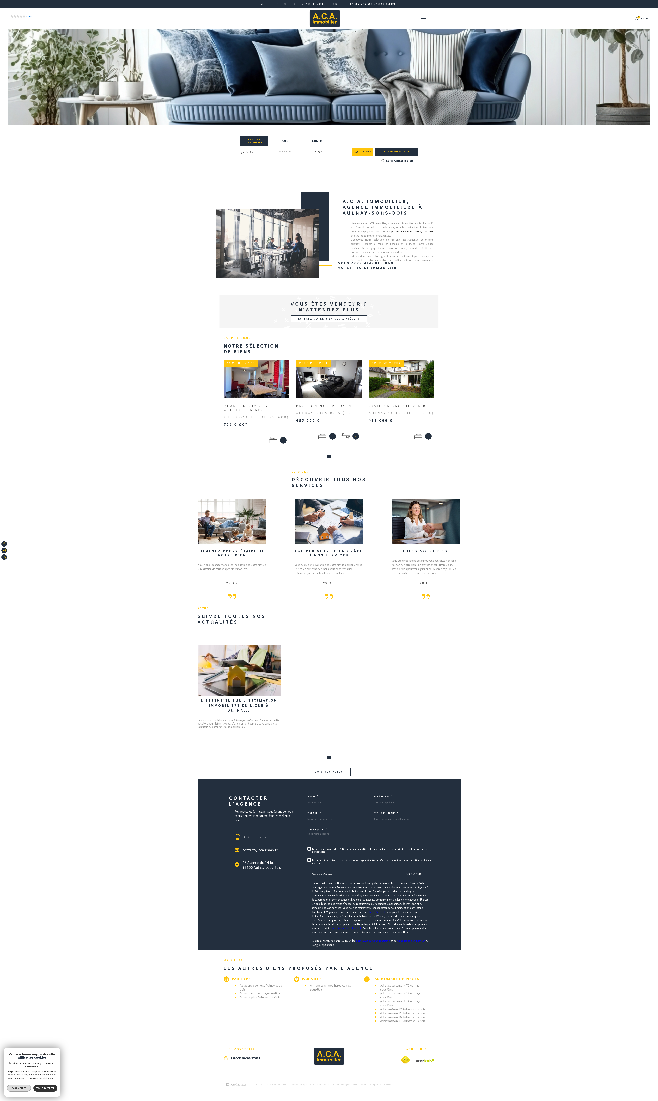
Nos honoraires (315, 1084)
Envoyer (413, 873)
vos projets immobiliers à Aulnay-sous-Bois (410, 231)
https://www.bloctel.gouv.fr (346, 928)
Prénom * (383, 796)
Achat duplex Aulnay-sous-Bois (260, 997)
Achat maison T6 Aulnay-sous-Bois (402, 1017)
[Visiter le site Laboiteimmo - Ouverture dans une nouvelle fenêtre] (236, 1084)
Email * (314, 813)
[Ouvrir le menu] (423, 18)
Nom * (313, 796)
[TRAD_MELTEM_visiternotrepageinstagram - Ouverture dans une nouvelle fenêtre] (4, 550)
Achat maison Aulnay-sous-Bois (260, 993)
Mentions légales (343, 1084)
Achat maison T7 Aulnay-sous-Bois (402, 1021)
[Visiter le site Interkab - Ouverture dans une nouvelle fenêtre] (424, 1060)
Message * (317, 829)
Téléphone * (386, 813)
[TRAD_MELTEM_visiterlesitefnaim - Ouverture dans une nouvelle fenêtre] (405, 1060)
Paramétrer (19, 1088)
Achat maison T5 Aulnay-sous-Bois (402, 1013)
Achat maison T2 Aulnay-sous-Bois (402, 1009)
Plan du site (329, 1084)
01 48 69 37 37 (254, 836)
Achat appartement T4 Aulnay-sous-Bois (400, 1003)
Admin (354, 1084)
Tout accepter (45, 1088)
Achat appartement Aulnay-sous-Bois (261, 987)
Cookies (387, 1085)
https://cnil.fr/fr (377, 912)
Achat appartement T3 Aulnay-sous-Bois (400, 995)
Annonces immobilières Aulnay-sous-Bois (331, 987)
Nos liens (363, 1084)
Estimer (316, 141)
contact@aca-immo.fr (260, 850)
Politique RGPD (376, 1084)
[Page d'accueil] (324, 18)
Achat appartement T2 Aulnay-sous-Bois (400, 987)
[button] (329, 456)
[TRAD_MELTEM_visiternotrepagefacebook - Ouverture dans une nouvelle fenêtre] (4, 544)
